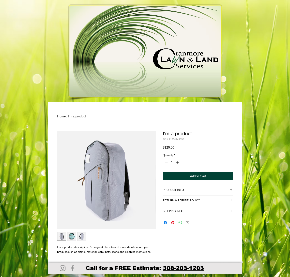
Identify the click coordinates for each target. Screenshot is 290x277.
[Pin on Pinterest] (172, 222)
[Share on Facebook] (165, 222)
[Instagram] (62, 268)
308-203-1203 (183, 268)
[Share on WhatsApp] (180, 222)
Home (61, 116)
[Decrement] (165, 162)
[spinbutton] (171, 162)
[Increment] (177, 162)
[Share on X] (187, 222)
